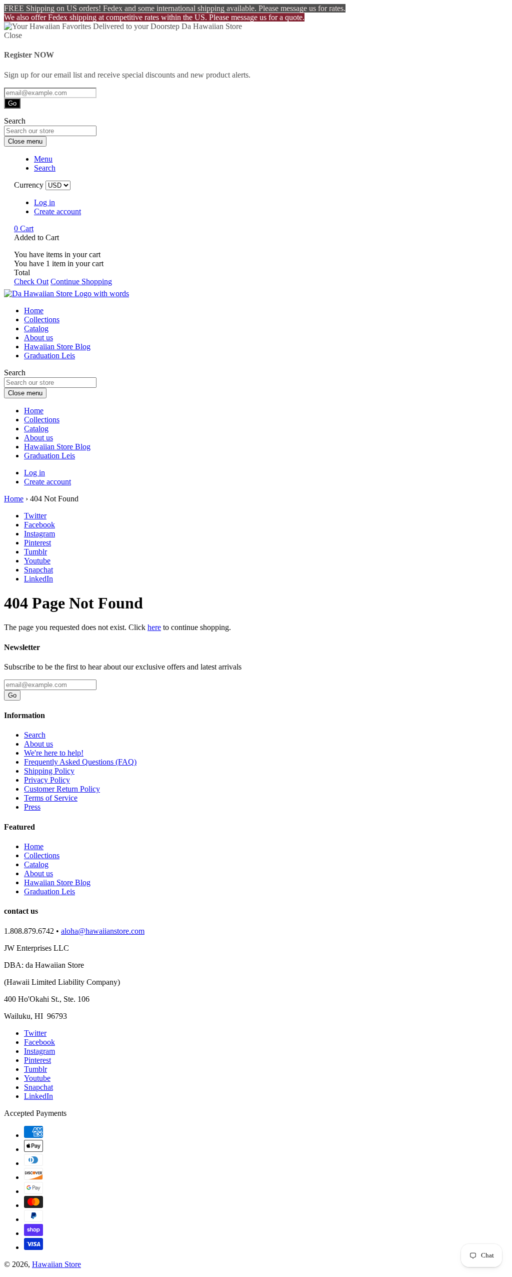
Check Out (31, 281)
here (154, 627)
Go (12, 103)
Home (34, 310)
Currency (29, 185)
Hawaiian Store (56, 1264)
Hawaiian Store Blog (57, 346)
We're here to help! (54, 753)
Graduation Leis (49, 355)
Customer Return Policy (62, 789)
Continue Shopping (81, 281)
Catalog (36, 328)
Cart (24, 228)
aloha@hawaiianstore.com (102, 931)
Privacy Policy (47, 780)
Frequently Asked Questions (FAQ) (80, 762)
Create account (57, 211)
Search (35, 735)
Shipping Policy (49, 771)
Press (32, 807)
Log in (44, 202)
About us (38, 337)
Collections (42, 319)
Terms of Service (51, 798)
